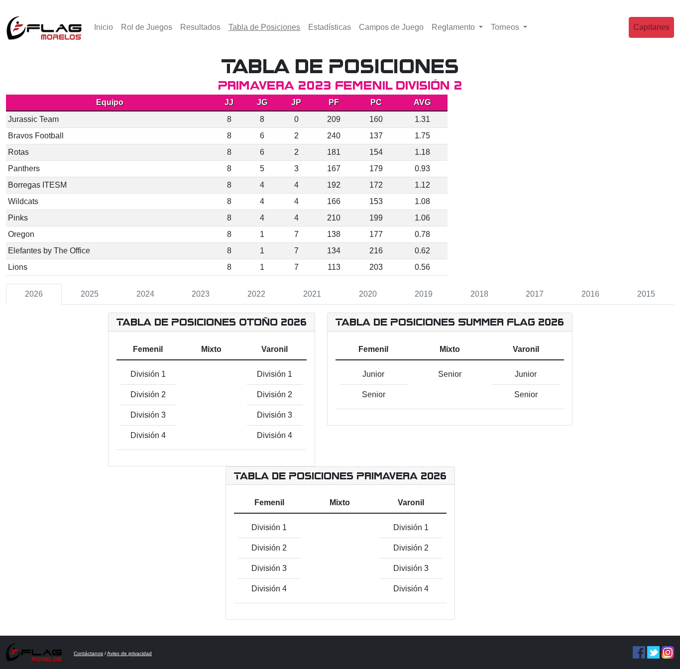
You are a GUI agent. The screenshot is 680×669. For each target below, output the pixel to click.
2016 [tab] (590, 294)
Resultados (200, 27)
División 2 (148, 394)
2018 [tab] (479, 294)
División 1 (148, 374)
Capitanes (651, 27)
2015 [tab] (646, 294)
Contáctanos (88, 653)
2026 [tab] (34, 294)
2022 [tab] (256, 294)
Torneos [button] (506, 27)
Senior (373, 394)
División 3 (148, 415)
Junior (373, 374)
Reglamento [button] (454, 27)
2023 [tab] (201, 294)
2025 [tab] (90, 294)
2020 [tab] (368, 294)
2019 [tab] (424, 294)
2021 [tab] (312, 294)
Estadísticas (329, 27)
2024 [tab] (145, 294)
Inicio (103, 27)
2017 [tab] (535, 294)
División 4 (148, 435)
